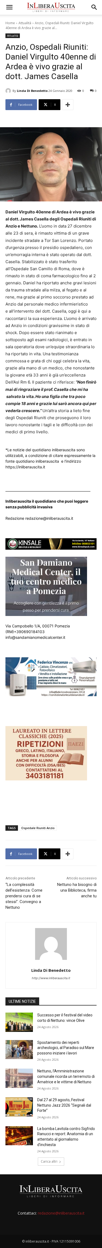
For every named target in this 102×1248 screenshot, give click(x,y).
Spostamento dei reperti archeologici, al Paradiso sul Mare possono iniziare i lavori (65, 1047)
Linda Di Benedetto (32, 91)
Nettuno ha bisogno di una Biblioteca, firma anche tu (77, 890)
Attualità (24, 23)
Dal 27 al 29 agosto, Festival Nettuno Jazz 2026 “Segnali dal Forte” (64, 1105)
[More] (67, 104)
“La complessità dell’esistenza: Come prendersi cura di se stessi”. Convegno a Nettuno (23, 896)
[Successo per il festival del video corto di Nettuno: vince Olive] (19, 1022)
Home (10, 23)
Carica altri (49, 1161)
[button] (9, 7)
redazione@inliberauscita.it (61, 1213)
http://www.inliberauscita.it (51, 978)
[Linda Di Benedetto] (9, 91)
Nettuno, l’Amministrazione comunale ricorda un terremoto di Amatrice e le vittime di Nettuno (66, 1076)
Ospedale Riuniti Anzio (38, 828)
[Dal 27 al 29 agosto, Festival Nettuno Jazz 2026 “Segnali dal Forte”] (19, 1106)
